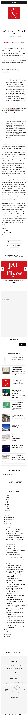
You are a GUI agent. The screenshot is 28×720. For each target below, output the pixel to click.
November (9, 519)
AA (9, 42)
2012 (6, 508)
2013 (6, 506)
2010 (6, 513)
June (7, 634)
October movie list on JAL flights (15, 620)
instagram (19, 652)
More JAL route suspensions (14, 599)
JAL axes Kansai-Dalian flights (14, 558)
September (9, 524)
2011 (6, 511)
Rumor (22, 42)
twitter (10, 652)
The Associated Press (8, 235)
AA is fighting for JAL (12, 578)
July (7, 632)
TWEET (18, 242)
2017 (6, 500)
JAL (18, 42)
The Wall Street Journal (16, 144)
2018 (6, 497)
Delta (13, 42)
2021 (6, 495)
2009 (6, 515)
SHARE (11, 242)
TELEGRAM (11, 245)
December (9, 517)
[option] (14, 272)
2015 (6, 502)
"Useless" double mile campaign (15, 537)
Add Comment (18, 36)
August (8, 630)
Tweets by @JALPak (7, 474)
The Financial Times (13, 108)
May (7, 636)
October (8, 522)
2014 (6, 504)
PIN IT (19, 245)
